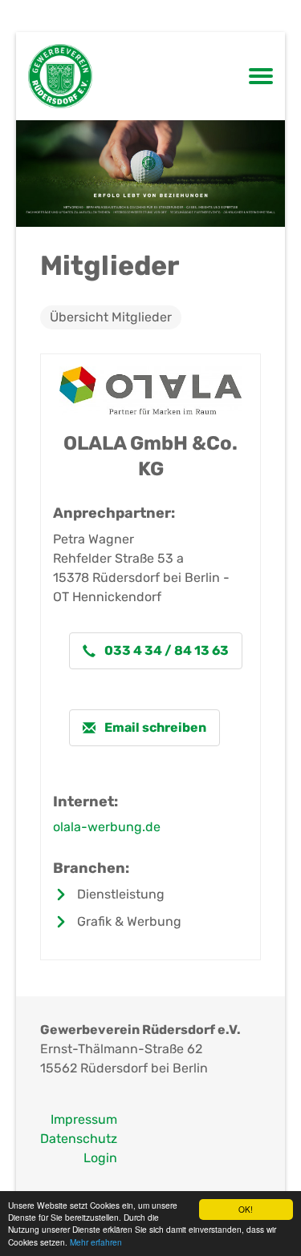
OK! (245, 1209)
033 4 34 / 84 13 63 (165, 650)
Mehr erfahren (96, 1242)
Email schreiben (154, 727)
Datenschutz (78, 1138)
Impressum (84, 1119)
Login (100, 1157)
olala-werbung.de (107, 826)
